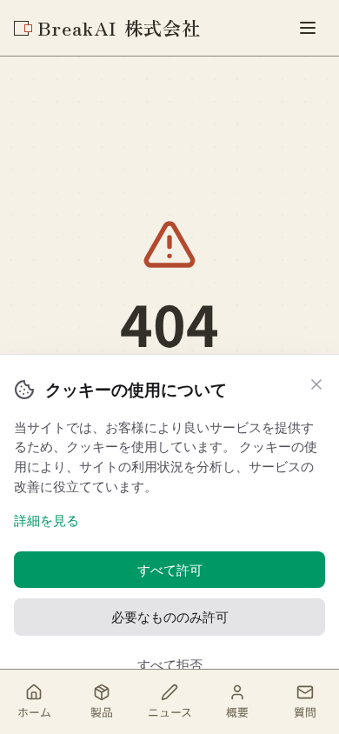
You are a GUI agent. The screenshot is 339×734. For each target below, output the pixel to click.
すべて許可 (170, 569)
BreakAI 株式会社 (119, 27)
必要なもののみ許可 (170, 616)
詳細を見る (46, 520)
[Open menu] (307, 27)
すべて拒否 (170, 664)
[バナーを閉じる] (316, 384)
